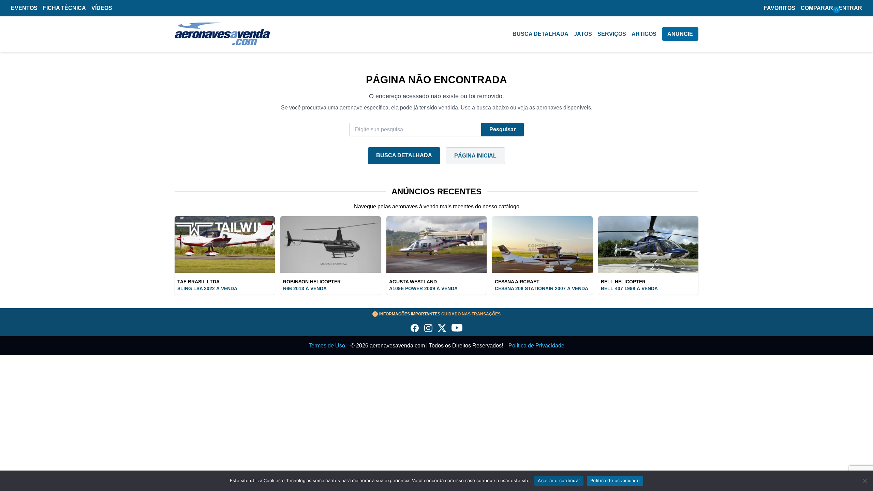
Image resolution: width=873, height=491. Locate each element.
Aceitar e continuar (559, 480)
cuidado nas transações (440, 314)
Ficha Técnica (64, 8)
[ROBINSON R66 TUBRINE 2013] (330, 244)
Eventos (24, 8)
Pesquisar (502, 129)
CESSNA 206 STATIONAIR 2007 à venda (541, 288)
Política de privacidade (615, 480)
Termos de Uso (327, 345)
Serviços (611, 34)
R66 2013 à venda (305, 288)
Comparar (817, 8)
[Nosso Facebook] (415, 328)
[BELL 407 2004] (648, 244)
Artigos (644, 34)
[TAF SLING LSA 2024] (225, 244)
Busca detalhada (540, 34)
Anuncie (680, 34)
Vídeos (101, 8)
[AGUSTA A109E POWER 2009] (436, 244)
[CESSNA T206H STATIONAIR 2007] (542, 244)
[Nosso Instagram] (428, 328)
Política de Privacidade (536, 345)
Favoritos (779, 8)
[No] (864, 480)
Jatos (583, 34)
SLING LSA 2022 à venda (207, 288)
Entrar (850, 8)
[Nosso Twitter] (442, 328)
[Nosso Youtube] (457, 328)
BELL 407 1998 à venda (629, 288)
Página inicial (475, 156)
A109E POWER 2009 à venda (423, 288)
